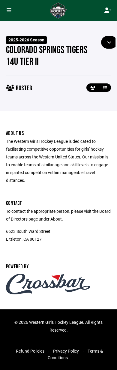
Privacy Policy (66, 351)
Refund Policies (30, 351)
